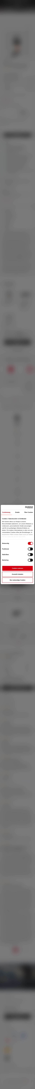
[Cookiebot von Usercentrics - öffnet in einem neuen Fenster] (25, 507)
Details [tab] (17, 512)
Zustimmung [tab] (6, 512)
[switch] (30, 549)
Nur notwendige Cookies (17, 580)
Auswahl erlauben (17, 574)
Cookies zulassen (17, 568)
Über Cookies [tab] (28, 512)
